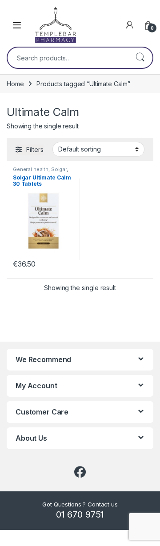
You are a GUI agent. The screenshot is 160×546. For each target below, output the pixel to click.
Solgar (59, 169)
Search (140, 58)
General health (30, 169)
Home (15, 84)
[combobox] (68, 58)
